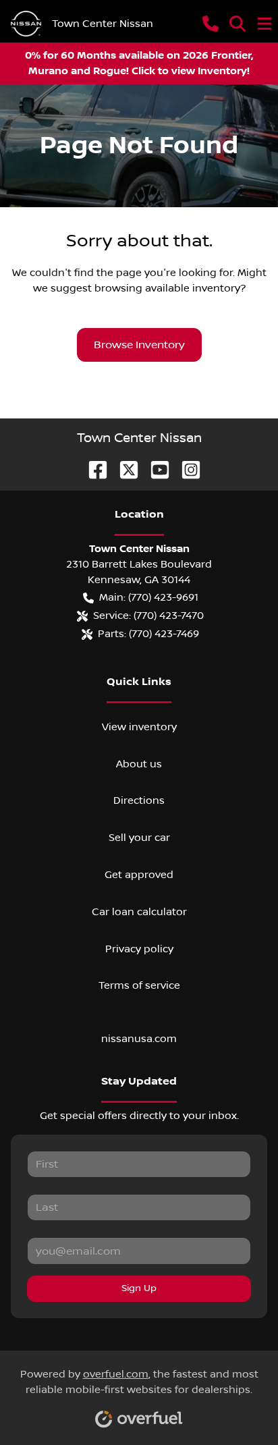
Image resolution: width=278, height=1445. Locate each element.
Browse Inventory (139, 345)
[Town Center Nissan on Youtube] (154, 469)
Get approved (139, 875)
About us (139, 764)
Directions (139, 800)
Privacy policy (139, 949)
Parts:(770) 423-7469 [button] (148, 634)
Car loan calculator (139, 912)
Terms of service (139, 985)
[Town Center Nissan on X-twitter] (123, 469)
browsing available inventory (167, 288)
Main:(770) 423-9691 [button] (148, 597)
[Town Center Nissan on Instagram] (185, 469)
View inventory (139, 727)
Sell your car (139, 837)
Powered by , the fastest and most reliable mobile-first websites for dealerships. (139, 1382)
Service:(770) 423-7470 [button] (148, 615)
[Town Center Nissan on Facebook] (92, 469)
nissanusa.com (139, 1039)
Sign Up (139, 1288)
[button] (210, 23)
